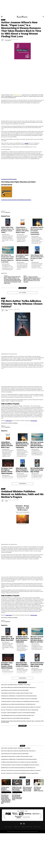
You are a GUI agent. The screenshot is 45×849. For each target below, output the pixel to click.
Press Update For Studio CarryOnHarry (9, 179)
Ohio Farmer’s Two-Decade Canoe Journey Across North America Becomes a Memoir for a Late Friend (20, 707)
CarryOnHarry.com (17, 94)
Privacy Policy (17, 826)
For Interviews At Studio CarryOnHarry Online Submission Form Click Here (16, 199)
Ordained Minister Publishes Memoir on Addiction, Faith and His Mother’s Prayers (17, 693)
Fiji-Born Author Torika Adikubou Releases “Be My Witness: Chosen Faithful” (15, 684)
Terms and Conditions (27, 826)
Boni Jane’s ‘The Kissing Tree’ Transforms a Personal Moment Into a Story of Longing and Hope (19, 709)
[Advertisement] (22, 7)
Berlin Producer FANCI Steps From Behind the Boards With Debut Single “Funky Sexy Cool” (18, 687)
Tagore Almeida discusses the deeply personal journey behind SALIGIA (14, 690)
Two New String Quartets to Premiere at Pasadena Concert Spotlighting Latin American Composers (20, 701)
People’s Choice (9, 420)
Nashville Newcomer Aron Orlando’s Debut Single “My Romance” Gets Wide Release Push (18, 704)
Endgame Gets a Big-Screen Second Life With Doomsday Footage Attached (15, 718)
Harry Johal (8, 40)
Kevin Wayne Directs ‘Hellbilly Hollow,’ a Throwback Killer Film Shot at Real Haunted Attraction (19, 695)
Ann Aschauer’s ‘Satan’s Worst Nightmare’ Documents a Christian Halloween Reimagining (18, 712)
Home (6, 826)
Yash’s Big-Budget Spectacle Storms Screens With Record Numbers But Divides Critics (17, 715)
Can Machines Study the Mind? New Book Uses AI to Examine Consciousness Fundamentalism (19, 698)
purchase (26, 143)
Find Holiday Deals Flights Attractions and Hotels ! (18, 182)
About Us (10, 826)
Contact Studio (36, 826)
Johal (7, 310)
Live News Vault (34, 420)
